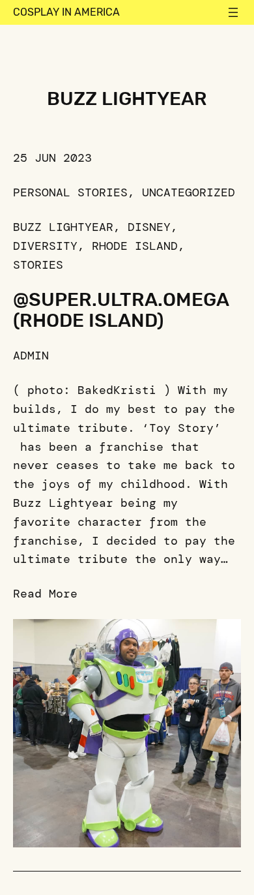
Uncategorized (188, 192)
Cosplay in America (66, 12)
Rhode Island (135, 246)
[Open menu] (233, 12)
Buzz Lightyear (63, 227)
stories (38, 265)
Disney (149, 227)
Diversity (45, 246)
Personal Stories (70, 192)
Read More (45, 593)
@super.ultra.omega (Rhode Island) (121, 310)
